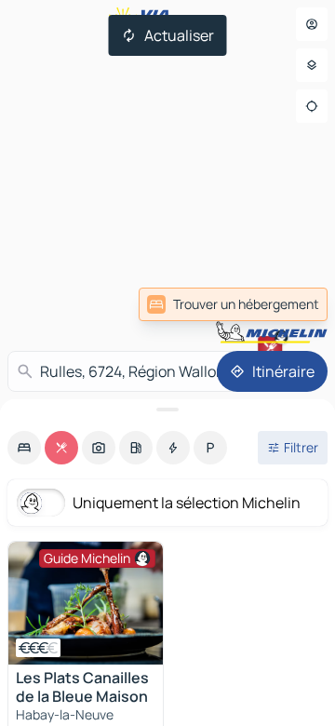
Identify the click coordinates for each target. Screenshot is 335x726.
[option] (24, 447)
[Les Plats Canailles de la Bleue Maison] (85, 603)
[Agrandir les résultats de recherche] (167, 409)
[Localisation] (312, 106)
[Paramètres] (312, 65)
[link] (233, 304)
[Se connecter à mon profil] (312, 24)
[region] (85, 603)
